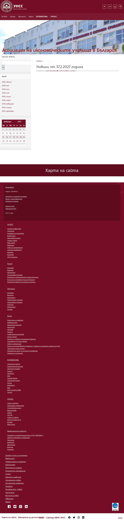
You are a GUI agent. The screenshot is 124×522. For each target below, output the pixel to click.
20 (21, 137)
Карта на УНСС (10, 206)
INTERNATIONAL (42, 16)
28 (24, 141)
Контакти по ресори (11, 201)
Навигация (9, 499)
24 (10, 141)
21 (24, 137)
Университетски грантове (15, 334)
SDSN (8, 376)
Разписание (9, 492)
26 (17, 141)
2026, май (5, 93)
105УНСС (54, 16)
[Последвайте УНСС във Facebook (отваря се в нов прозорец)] (69, 517)
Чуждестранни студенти (15, 300)
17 (10, 137)
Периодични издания (13, 468)
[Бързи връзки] (104, 7)
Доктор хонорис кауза (14, 420)
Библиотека (10, 465)
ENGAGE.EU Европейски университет (18, 438)
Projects (9, 383)
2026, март (6, 100)
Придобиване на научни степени (17, 341)
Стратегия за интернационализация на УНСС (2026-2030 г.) (25, 435)
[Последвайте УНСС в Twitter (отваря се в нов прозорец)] (74, 517)
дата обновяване (64, 70)
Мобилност (10, 442)
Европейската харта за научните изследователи (22, 351)
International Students (13, 369)
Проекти (10, 332)
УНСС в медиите (12, 257)
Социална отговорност (14, 250)
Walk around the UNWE (14, 390)
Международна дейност (16, 431)
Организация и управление (15, 320)
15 (3, 137)
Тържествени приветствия (15, 406)
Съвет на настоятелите (15, 247)
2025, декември (8, 111)
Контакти (9, 187)
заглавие (73, 70)
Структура (10, 231)
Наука (31, 16)
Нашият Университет (14, 229)
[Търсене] (120, 7)
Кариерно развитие (13, 477)
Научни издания (12, 337)
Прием (12, 16)
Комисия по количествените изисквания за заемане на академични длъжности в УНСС (33, 346)
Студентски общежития (15, 471)
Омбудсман (10, 245)
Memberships (11, 385)
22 (3, 141)
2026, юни (5, 89)
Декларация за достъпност (30, 517)
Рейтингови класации (13, 238)
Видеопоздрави (11, 410)
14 (24, 133)
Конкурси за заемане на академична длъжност (21, 339)
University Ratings (12, 378)
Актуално (10, 447)
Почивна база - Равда (13, 489)
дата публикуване (51, 70)
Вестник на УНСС (12, 496)
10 (10, 133)
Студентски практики (14, 483)
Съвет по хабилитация (14, 344)
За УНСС (4, 16)
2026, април (6, 96)
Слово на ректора (12, 403)
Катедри (10, 309)
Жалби (8, 502)
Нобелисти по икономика (15, 353)
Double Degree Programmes (15, 366)
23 (7, 141)
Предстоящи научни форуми (16, 348)
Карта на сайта (9, 517)
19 (17, 137)
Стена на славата (13, 417)
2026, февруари (8, 104)
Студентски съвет (13, 480)
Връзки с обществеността (13, 199)
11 (13, 133)
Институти (11, 327)
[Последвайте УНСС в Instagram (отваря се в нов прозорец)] (78, 517)
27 (20, 141)
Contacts (9, 392)
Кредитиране (11, 307)
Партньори (10, 440)
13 (20, 133)
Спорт (8, 474)
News (8, 388)
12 (17, 133)
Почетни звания (12, 240)
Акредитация (11, 236)
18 (14, 137)
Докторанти (11, 272)
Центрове (10, 329)
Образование (11, 445)
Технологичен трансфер (14, 325)
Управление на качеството (15, 233)
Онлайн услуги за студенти (16, 455)
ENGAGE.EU (10, 373)
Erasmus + (10, 371)
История (10, 422)
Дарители (10, 252)
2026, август (7, 82)
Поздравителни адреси (14, 408)
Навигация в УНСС (10, 209)
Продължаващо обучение (14, 275)
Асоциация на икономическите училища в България (59, 50)
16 (7, 137)
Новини (39, 61)
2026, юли (5, 85)
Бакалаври (10, 268)
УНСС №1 (9, 415)
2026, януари (7, 107)
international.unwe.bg (13, 364)
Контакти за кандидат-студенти (16, 196)
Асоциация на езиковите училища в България (21, 280)
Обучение (22, 16)
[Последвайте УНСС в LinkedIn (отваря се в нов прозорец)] (83, 517)
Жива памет (11, 243)
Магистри (10, 270)
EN (110, 6)
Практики (10, 305)
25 (14, 141)
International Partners (13, 380)
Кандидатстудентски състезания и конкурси (21, 282)
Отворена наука (12, 322)
